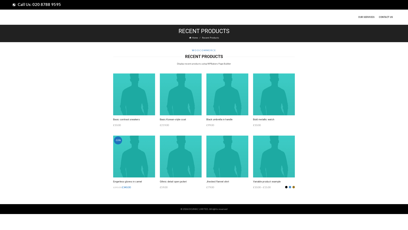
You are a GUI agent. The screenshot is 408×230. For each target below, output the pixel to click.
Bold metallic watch (263, 119)
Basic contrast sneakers (126, 119)
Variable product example (267, 181)
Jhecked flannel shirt (217, 181)
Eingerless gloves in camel (127, 181)
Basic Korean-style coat (173, 119)
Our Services (366, 17)
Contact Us (386, 17)
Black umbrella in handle (219, 119)
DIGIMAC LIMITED (198, 209)
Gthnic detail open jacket (173, 181)
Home (195, 37)
